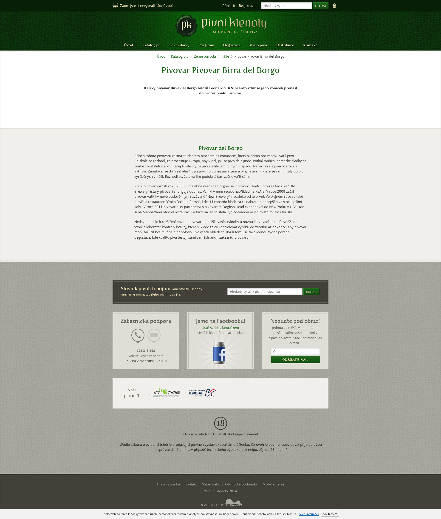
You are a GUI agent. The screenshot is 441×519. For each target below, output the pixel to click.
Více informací (309, 514)
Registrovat (248, 5)
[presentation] (137, 336)
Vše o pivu (258, 45)
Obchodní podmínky (241, 484)
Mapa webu (211, 484)
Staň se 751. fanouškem (220, 328)
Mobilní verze (273, 484)
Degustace (231, 45)
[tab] (137, 339)
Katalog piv (151, 45)
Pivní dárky (179, 45)
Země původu (205, 56)
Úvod (128, 45)
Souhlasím (330, 514)
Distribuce (285, 45)
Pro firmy (206, 45)
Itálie (225, 56)
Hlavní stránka (168, 484)
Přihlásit (228, 5)
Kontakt (310, 45)
